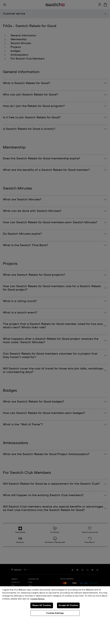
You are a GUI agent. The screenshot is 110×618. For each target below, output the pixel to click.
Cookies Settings (55, 613)
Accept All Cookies (68, 605)
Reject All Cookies (41, 605)
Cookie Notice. (37, 599)
